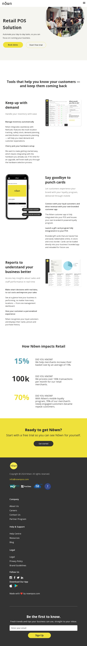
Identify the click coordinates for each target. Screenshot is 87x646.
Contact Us (15, 514)
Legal (12, 556)
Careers (13, 510)
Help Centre (15, 533)
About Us (14, 506)
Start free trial (35, 45)
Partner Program (18, 519)
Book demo (13, 45)
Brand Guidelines (18, 565)
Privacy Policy (16, 561)
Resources (14, 538)
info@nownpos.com (19, 479)
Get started (43, 443)
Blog (12, 542)
